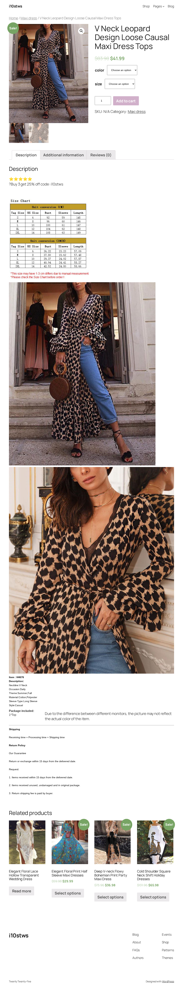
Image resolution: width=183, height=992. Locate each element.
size (98, 83)
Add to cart (126, 100)
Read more (21, 890)
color (99, 70)
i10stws (15, 6)
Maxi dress (29, 18)
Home (13, 18)
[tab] (26, 155)
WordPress (168, 981)
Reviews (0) (101, 154)
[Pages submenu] (163, 6)
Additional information (63, 154)
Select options (68, 893)
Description (26, 154)
